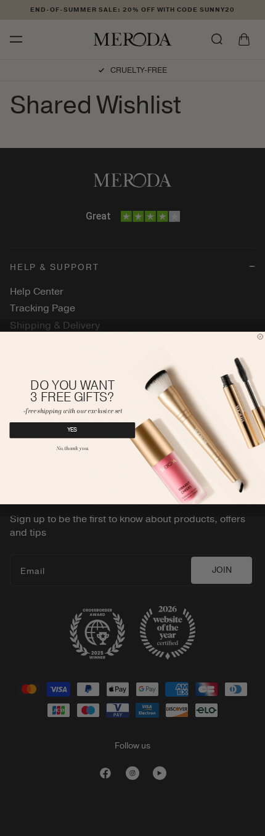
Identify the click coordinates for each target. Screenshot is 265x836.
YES (72, 430)
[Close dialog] (260, 337)
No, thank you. (72, 449)
